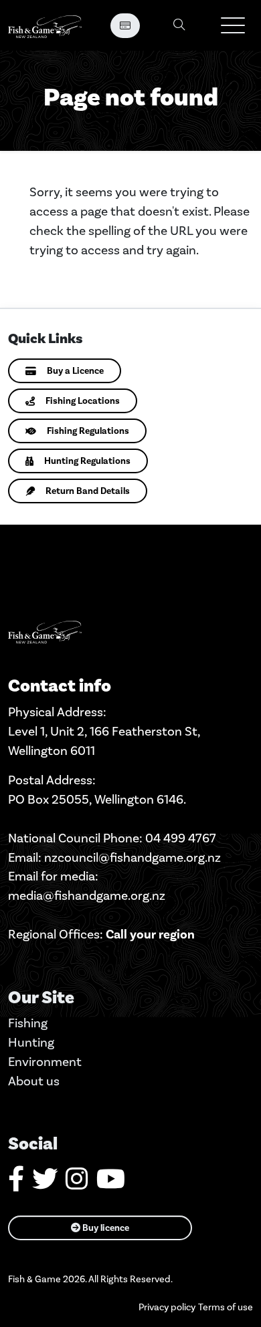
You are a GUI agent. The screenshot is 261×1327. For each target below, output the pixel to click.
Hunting (31, 1042)
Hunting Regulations (87, 461)
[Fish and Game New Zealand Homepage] (45, 25)
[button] (233, 25)
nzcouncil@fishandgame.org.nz (132, 857)
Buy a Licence (75, 370)
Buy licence (104, 1228)
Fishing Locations (83, 401)
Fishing (28, 1023)
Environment (45, 1061)
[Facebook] (16, 1183)
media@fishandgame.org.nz (86, 895)
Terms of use (225, 1307)
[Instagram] (77, 1183)
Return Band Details (88, 491)
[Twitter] (45, 1183)
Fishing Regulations (88, 431)
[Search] (179, 25)
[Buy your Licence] (125, 25)
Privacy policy (167, 1307)
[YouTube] (110, 1183)
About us (34, 1081)
